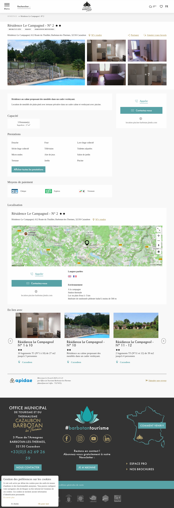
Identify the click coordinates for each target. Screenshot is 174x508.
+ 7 (147, 74)
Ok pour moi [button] (43, 504)
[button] (24, 6)
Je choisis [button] (15, 504)
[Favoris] (161, 6)
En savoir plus (8, 497)
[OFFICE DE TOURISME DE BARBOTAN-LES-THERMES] (86, 6)
